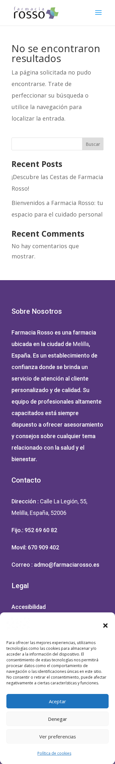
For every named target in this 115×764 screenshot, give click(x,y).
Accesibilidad (29, 606)
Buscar (93, 144)
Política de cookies (54, 753)
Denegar (57, 719)
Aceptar (57, 701)
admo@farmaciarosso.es (66, 564)
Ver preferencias (57, 736)
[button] (105, 625)
